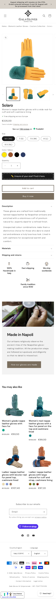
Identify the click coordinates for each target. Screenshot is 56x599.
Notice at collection (9, 597)
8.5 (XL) (8, 144)
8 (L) (45, 138)
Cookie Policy (44, 573)
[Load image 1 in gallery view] (13, 94)
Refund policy (15, 577)
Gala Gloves (18, 573)
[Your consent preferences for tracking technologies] (4, 594)
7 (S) (21, 138)
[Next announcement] (51, 4)
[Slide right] (53, 94)
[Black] (16, 154)
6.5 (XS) (8, 138)
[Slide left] (3, 94)
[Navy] (23, 154)
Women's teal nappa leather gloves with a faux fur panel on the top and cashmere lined (40, 426)
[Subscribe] (44, 512)
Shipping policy (43, 577)
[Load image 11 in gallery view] (42, 94)
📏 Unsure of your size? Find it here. (28, 176)
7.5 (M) (33, 138)
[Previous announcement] (5, 4)
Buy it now (28, 196)
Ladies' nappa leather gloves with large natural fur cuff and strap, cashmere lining (40, 476)
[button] (5, 16)
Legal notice (38, 581)
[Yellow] (4, 154)
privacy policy (40, 517)
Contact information (23, 581)
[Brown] (10, 154)
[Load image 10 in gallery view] (28, 94)
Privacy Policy (30, 573)
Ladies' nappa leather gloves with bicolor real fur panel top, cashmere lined (14, 476)
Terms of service (28, 577)
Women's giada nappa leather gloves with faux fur (13, 424)
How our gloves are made (24, 364)
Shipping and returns (20, 124)
